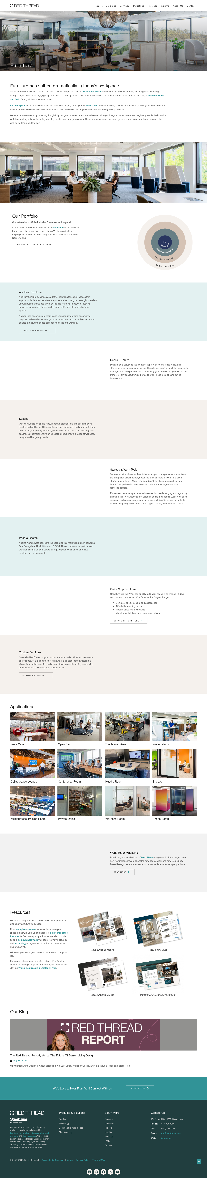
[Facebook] (103, 1172)
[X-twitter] (110, 1172)
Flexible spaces (18, 105)
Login (70, 1160)
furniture (14, 1133)
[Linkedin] (89, 1172)
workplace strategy (26, 929)
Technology (64, 1123)
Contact (191, 5)
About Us (178, 5)
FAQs (107, 1140)
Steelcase (57, 227)
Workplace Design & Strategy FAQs (37, 968)
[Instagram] (96, 1172)
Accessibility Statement (53, 1160)
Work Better (147, 857)
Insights (108, 1132)
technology (21, 943)
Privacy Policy (83, 1160)
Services (125, 5)
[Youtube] (117, 1172)
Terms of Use (98, 1160)
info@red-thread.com (171, 1133)
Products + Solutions (104, 5)
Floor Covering (65, 1132)
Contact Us (166, 1138)
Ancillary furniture (92, 91)
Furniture (63, 1119)
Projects (152, 5)
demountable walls (28, 940)
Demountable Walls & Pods (71, 1127)
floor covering (29, 1136)
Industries (138, 5)
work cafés (91, 105)
